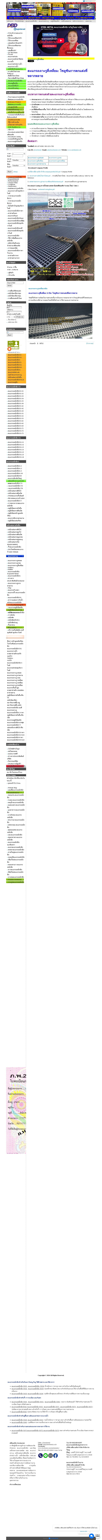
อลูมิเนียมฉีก (55, 21)
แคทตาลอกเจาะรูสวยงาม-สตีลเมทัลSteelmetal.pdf (46, 181)
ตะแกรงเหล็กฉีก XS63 (19, 1422)
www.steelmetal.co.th (74, 150)
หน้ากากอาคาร (78, 21)
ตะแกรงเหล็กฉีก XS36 (35, 1394)
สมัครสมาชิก (12, 322)
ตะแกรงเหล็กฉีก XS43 (19, 1420)
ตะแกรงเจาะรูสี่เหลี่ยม (35, 161)
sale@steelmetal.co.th (54, 150)
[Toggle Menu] (97, 1535)
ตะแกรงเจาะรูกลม (55, 158)
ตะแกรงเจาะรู (44, 21)
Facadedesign (19, 21)
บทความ (88, 21)
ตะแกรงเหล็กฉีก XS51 (36, 1402)
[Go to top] (89, 343)
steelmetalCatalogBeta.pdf (46, 189)
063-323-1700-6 (74, 1474)
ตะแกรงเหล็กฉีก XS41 (19, 1402)
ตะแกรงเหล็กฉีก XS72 (68, 1407)
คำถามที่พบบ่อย (15, 1484)
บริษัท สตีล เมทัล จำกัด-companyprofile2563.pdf (45, 172)
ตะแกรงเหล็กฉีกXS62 (19, 1412)
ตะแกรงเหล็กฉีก (31, 21)
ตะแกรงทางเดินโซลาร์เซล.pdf (40, 176)
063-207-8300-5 (49, 1450)
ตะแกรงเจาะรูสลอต (36, 158)
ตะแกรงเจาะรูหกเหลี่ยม (57, 161)
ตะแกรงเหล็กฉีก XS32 (19, 1389)
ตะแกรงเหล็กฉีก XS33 (19, 1394)
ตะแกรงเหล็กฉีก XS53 (35, 1420)
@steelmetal (37, 150)
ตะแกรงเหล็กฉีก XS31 (19, 1386)
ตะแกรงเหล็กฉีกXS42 (19, 1407)
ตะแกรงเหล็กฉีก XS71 (51, 1407)
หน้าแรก (10, 21)
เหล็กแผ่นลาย (66, 21)
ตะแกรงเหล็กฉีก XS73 (51, 1430)
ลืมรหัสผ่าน (12, 320)
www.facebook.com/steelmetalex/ (48, 1448)
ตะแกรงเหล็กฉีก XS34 (36, 1386)
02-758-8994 (74, 1457)
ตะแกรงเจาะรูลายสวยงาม (37, 164)
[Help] (15, 172)
